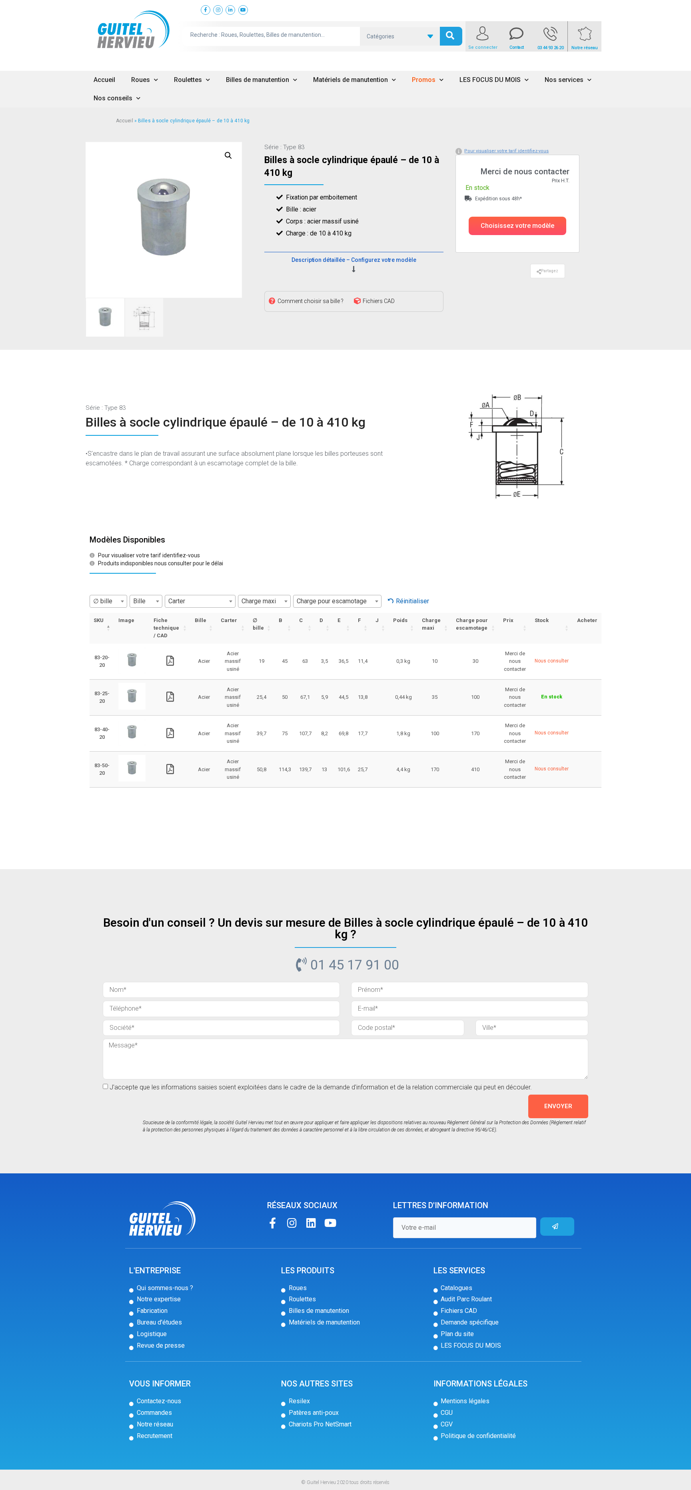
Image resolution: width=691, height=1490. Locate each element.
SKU (99, 620)
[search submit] (451, 36)
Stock (542, 620)
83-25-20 (102, 697)
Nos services (564, 80)
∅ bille (258, 624)
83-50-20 (102, 769)
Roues (140, 80)
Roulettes (188, 80)
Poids (400, 620)
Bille (200, 620)
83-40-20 (102, 733)
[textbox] (108, 601)
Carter (229, 620)
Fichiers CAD (379, 301)
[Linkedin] (311, 1222)
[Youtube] (330, 1222)
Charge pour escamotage (472, 624)
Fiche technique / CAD (166, 627)
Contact (516, 47)
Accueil (104, 80)
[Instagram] (291, 1222)
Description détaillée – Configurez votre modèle (354, 260)
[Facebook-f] (272, 1222)
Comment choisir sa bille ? (311, 301)
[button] (517, 226)
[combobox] (108, 601)
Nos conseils (113, 98)
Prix (508, 620)
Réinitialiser (412, 601)
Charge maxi (431, 624)
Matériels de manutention (350, 80)
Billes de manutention (257, 80)
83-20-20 (102, 661)
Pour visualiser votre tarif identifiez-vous (506, 151)
